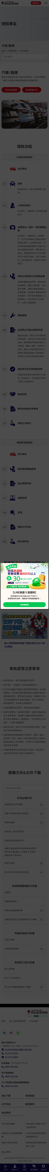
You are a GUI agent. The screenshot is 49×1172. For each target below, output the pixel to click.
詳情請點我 (24, 604)
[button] (45, 565)
